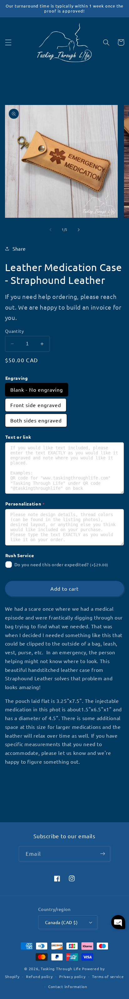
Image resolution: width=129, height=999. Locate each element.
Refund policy (39, 976)
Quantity (14, 331)
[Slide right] (78, 230)
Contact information (67, 986)
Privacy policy (72, 976)
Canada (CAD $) (61, 922)
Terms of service (108, 976)
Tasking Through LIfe (61, 968)
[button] (8, 42)
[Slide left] (50, 230)
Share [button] (19, 249)
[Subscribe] (102, 853)
